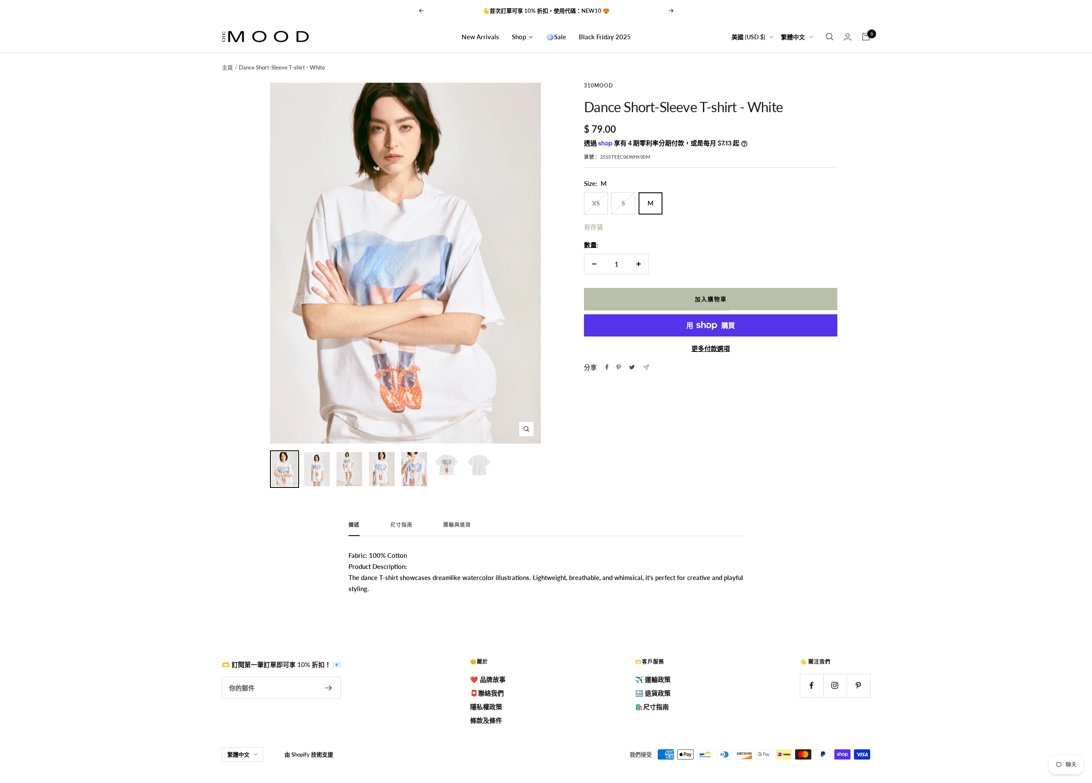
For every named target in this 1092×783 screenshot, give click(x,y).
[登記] (328, 688)
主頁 (227, 67)
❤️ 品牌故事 (487, 679)
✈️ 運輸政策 (653, 679)
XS (596, 203)
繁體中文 (793, 37)
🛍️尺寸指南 (652, 706)
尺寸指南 (401, 525)
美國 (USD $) (748, 37)
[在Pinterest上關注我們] (858, 685)
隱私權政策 (486, 706)
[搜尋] (830, 37)
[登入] (847, 37)
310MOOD (598, 85)
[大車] (866, 37)
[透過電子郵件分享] (646, 367)
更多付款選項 (710, 348)
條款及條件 (486, 720)
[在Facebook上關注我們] (811, 685)
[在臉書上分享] (607, 367)
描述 (354, 525)
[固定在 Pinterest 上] (618, 367)
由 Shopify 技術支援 (309, 754)
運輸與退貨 (457, 525)
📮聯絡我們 (487, 693)
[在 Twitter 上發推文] (632, 367)
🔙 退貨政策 (653, 693)
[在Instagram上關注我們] (835, 685)
